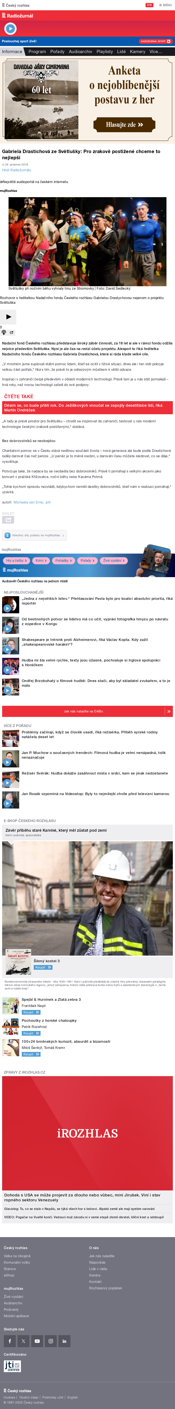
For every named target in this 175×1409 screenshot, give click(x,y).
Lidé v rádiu (98, 1269)
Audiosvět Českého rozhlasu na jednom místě (35, 581)
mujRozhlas (11, 550)
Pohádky (62, 561)
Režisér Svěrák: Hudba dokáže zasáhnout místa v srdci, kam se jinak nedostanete (95, 773)
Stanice (10, 1269)
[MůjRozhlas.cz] (8, 191)
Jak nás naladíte (102, 1256)
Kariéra (94, 1275)
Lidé (121, 51)
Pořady (57, 51)
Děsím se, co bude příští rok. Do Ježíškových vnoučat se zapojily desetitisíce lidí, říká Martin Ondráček (83, 407)
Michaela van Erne (28, 502)
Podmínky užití (52, 1397)
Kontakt (95, 1282)
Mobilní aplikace (16, 1316)
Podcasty (11, 1310)
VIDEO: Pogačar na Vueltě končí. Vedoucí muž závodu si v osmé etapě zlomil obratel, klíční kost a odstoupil (84, 1217)
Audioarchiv (80, 51)
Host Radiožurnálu (16, 170)
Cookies (9, 1397)
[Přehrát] (8, 317)
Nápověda (97, 1262)
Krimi (39, 561)
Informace (12, 51)
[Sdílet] (11, 333)
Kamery (137, 51)
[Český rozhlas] (15, 5)
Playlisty (105, 51)
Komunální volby (17, 1262)
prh (48, 502)
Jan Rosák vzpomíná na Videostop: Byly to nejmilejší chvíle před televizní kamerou (95, 794)
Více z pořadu (17, 726)
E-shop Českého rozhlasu (30, 821)
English (72, 1397)
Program (37, 51)
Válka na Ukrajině (17, 1256)
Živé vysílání (112, 561)
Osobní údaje (28, 1397)
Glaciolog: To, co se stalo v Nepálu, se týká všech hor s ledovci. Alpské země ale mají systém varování (79, 1209)
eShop (9, 1275)
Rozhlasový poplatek (105, 1288)
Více (156, 51)
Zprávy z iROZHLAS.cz (24, 1072)
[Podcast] (4, 333)
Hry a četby (14, 561)
